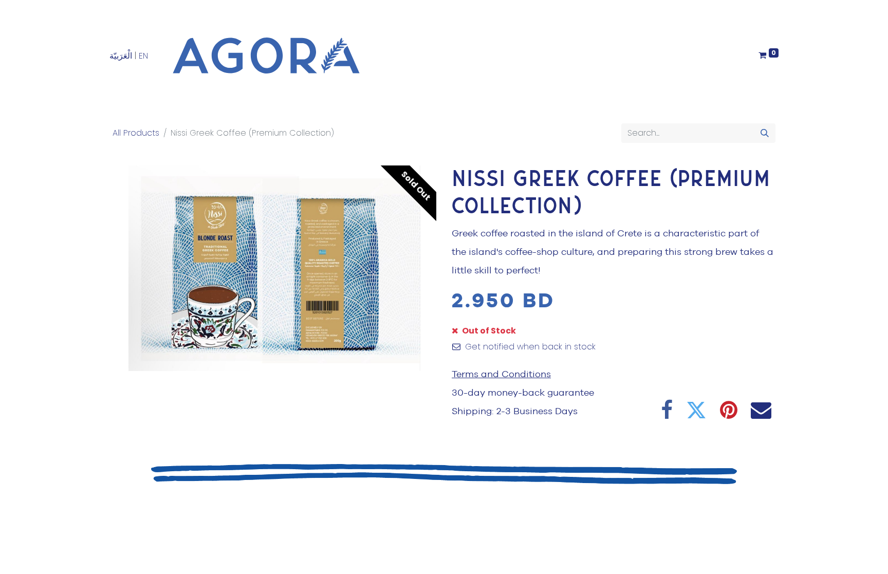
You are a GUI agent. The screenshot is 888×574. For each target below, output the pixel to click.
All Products (136, 133)
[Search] (764, 133)
